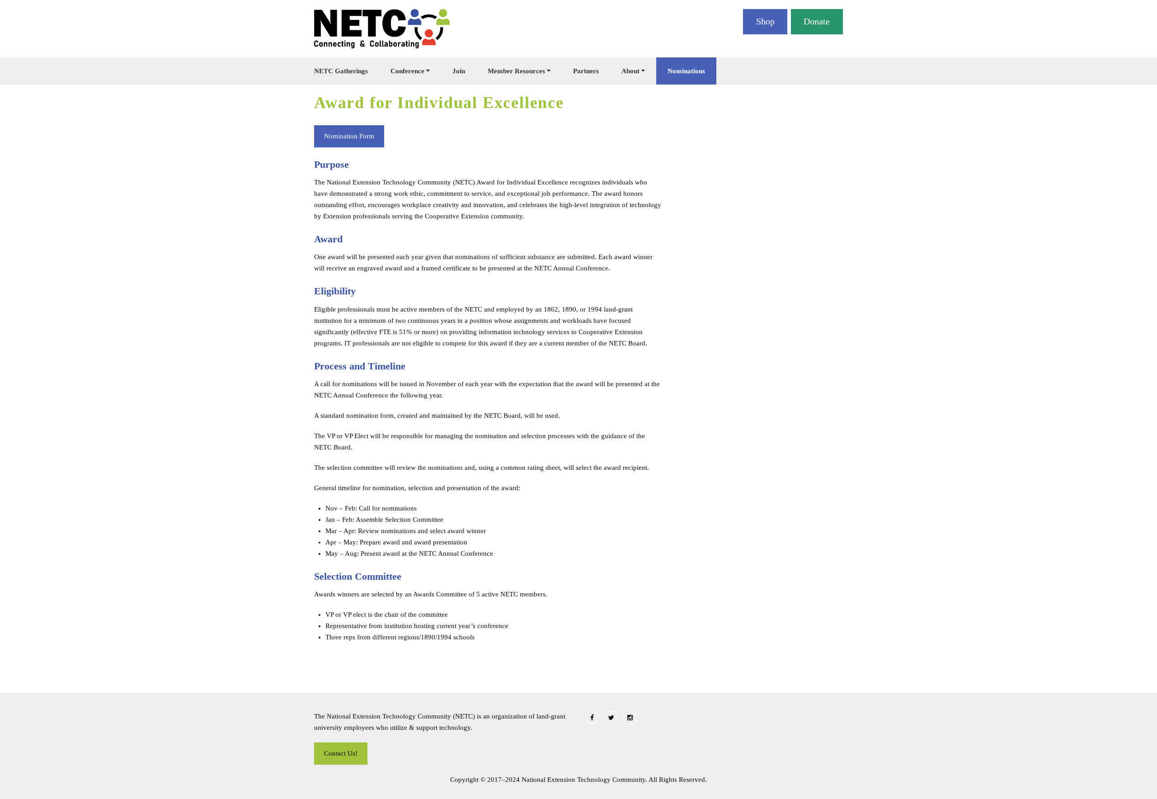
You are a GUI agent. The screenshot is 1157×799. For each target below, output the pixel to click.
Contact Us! (340, 753)
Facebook (592, 717)
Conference (407, 71)
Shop (765, 21)
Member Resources (516, 71)
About (630, 71)
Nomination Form (349, 136)
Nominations (686, 71)
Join (458, 71)
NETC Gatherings (341, 71)
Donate (817, 21)
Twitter (611, 717)
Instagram (630, 717)
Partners (586, 71)
